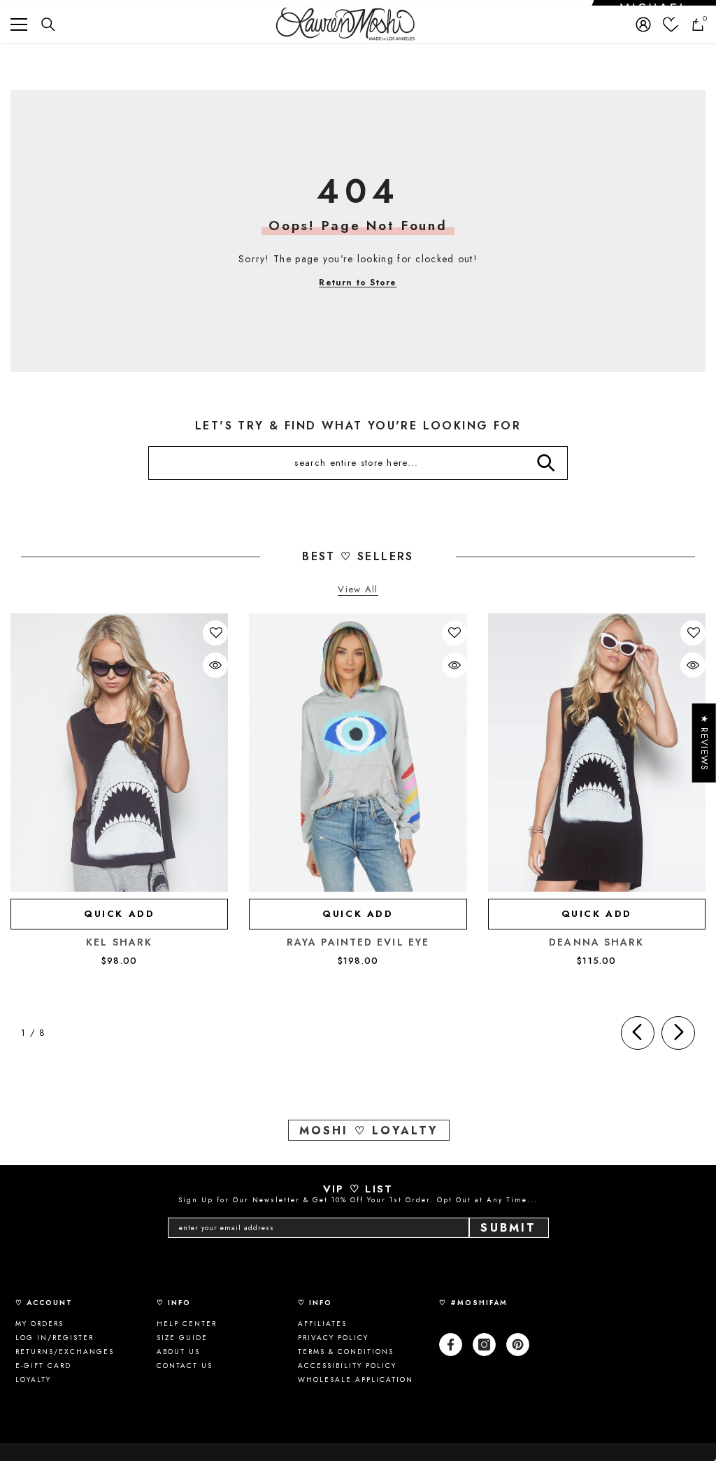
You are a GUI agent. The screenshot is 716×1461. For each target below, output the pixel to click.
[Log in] (643, 24)
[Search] (48, 24)
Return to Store (357, 282)
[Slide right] (678, 1033)
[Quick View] (215, 665)
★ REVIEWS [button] (704, 742)
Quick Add (119, 913)
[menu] (18, 24)
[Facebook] (450, 1344)
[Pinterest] (517, 1344)
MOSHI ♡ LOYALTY (368, 1131)
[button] (216, 633)
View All (358, 590)
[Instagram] (484, 1344)
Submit (508, 1228)
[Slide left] (637, 1033)
